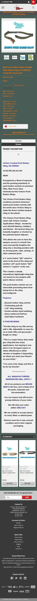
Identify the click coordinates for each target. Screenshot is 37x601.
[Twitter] (12, 136)
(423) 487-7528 (7, 2)
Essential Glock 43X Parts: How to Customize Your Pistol (18, 558)
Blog (18, 546)
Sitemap (26, 599)
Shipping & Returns (18, 527)
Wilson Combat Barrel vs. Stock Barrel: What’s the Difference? (18, 560)
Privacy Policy (18, 537)
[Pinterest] (15, 136)
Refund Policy (18, 539)
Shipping (18, 544)
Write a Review (7, 88)
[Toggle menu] (2, 7)
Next (34, 35)
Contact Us (18, 548)
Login (15, 525)
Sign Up (21, 525)
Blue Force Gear (6, 467)
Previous (2, 35)
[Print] (9, 136)
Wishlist (18, 523)
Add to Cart (9, 483)
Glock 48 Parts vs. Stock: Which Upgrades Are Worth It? (18, 567)
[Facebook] (4, 136)
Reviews (18, 144)
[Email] (6, 136)
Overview (18, 141)
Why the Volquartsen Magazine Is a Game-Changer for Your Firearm (18, 564)
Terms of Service (18, 542)
